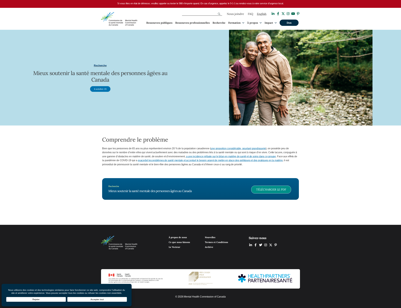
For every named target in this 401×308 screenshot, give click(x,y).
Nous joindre (235, 14)
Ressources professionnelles (192, 22)
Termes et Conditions (216, 242)
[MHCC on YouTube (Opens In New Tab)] (271, 245)
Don (289, 22)
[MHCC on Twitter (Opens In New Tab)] (261, 245)
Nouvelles (210, 237)
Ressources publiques (159, 22)
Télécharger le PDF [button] (271, 189)
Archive (209, 247)
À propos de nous (178, 237)
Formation (234, 22)
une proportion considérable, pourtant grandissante (238, 148)
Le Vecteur (174, 247)
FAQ (250, 14)
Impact (269, 22)
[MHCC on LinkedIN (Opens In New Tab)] (251, 245)
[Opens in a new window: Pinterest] (298, 14)
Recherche (219, 22)
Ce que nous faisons (179, 242)
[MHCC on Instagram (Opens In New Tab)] (266, 245)
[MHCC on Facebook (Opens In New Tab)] (256, 245)
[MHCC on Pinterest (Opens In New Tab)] (276, 245)
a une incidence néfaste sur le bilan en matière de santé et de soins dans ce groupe (231, 156)
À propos (252, 22)
